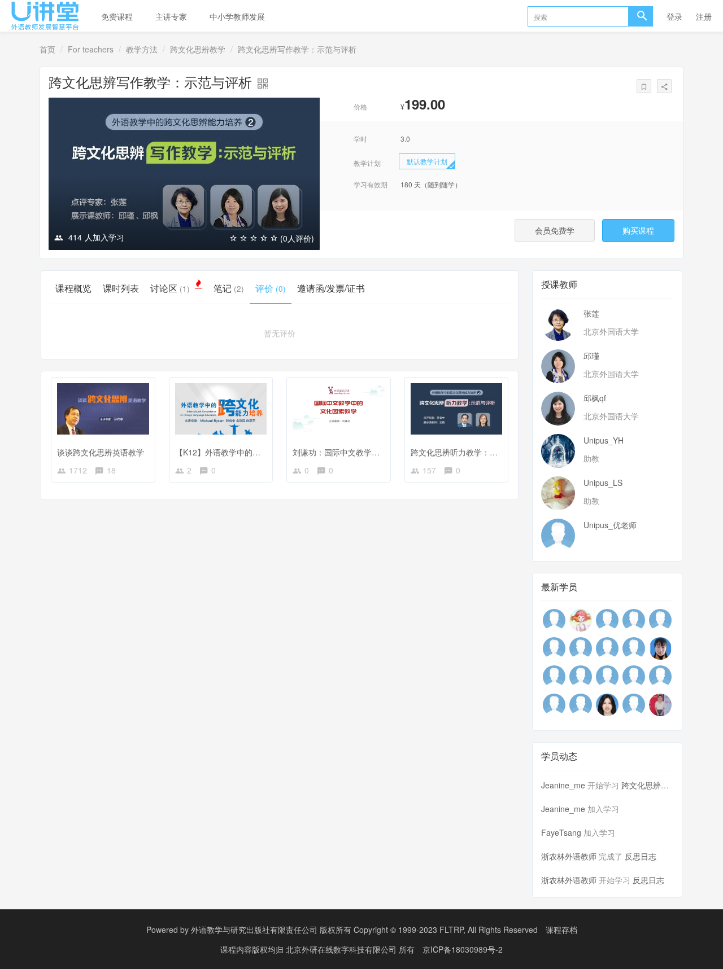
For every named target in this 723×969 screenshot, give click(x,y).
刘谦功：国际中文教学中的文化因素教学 (364, 452)
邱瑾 (591, 355)
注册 (704, 16)
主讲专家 (171, 16)
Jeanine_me (563, 785)
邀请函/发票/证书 (331, 288)
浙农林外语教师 (568, 856)
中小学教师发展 (237, 16)
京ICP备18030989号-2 (463, 949)
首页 (47, 49)
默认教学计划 (427, 161)
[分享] (664, 86)
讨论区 (170, 288)
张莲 (591, 313)
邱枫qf (594, 398)
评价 (270, 288)
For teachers (91, 49)
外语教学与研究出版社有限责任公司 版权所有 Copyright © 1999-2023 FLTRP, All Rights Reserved (364, 929)
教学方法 (142, 49)
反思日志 (640, 856)
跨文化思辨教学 (197, 49)
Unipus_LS (602, 482)
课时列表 (121, 288)
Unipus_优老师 (610, 524)
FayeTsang (561, 832)
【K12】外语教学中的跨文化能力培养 (241, 452)
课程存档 (561, 929)
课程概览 (73, 288)
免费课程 (117, 16)
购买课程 (638, 230)
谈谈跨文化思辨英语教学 (100, 452)
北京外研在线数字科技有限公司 (342, 949)
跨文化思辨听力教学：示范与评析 (470, 452)
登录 (674, 16)
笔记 (229, 288)
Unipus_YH (603, 440)
